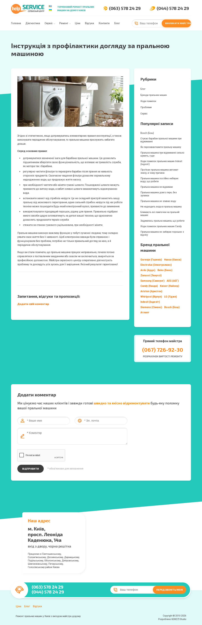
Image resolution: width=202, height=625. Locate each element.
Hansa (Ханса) (172, 259)
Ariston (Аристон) (151, 291)
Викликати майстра (178, 23)
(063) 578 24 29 (125, 8)
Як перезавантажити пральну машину (160, 147)
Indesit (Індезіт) (150, 301)
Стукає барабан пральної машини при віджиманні (160, 140)
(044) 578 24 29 (173, 8)
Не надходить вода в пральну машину (161, 206)
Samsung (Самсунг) (152, 280)
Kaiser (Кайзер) (169, 285)
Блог (117, 23)
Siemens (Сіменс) (151, 307)
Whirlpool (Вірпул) (151, 296)
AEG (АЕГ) (173, 280)
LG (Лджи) (170, 296)
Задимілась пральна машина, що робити (162, 220)
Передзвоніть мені (169, 589)
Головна (16, 23)
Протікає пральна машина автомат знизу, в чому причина (159, 171)
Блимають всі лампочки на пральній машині (159, 214)
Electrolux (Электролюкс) (156, 264)
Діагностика (33, 23)
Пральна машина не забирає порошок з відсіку (162, 233)
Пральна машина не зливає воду (158, 201)
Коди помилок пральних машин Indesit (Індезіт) (161, 163)
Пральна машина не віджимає (156, 186)
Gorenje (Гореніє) (151, 259)
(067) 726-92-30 (162, 349)
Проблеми (146, 107)
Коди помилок (148, 101)
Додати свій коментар (33, 304)
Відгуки (89, 23)
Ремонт (63, 23)
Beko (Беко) (164, 270)
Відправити (30, 468)
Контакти (104, 23)
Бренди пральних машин (153, 95)
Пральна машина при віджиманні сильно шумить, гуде (162, 154)
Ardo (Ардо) (147, 270)
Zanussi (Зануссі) (151, 275)
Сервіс (49, 23)
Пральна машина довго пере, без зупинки (158, 194)
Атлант (144, 312)
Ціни (77, 23)
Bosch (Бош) (147, 133)
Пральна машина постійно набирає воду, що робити (159, 180)
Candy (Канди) (149, 285)
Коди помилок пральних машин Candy (161, 226)
